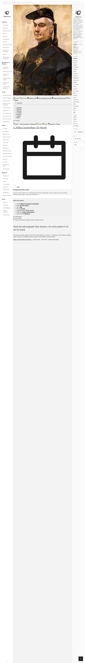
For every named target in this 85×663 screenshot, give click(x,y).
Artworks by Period (7, 71)
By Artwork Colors (7, 95)
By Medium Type (7, 30)
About (3, 199)
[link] (23, 98)
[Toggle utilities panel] (78, 6)
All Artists (5, 128)
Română (75, 73)
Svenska (75, 76)
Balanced (27, 214)
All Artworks (5, 25)
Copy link (19, 103)
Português (75, 67)
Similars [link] (40, 124)
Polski (74, 71)
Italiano (75, 62)
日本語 (75, 117)
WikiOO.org (78, 17)
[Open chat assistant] (81, 659)
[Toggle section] (11, 22)
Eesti (74, 104)
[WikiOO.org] (78, 12)
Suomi (74, 97)
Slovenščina (76, 102)
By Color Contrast (7, 119)
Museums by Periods (6, 83)
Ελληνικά (76, 84)
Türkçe (75, 119)
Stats (58, 124)
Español (75, 65)
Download (33, 124)
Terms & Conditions (5, 211)
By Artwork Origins (7, 153)
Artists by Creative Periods (7, 79)
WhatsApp (19, 107)
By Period (5, 145)
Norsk (74, 108)
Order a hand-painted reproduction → (23, 239)
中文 (74, 110)
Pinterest (18, 114)
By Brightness (6, 121)
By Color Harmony (7, 116)
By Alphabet (6, 131)
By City (4, 181)
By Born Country (7, 137)
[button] (4, 2)
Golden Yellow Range (28, 212)
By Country (5, 142)
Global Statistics (6, 208)
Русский (75, 123)
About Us (5, 202)
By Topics (5, 36)
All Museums (6, 176)
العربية (74, 115)
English (75, 58)
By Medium (5, 28)
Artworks (4, 22)
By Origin (5, 42)
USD (75, 145)
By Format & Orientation (6, 50)
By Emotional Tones (6, 165)
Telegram (18, 109)
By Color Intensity (7, 113)
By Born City (6, 139)
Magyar (75, 82)
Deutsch (75, 69)
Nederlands (76, 78)
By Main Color (6, 110)
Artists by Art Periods (6, 74)
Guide (16, 124)
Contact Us (5, 205)
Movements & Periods (5, 63)
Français (75, 60)
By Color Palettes (7, 98)
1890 (18, 187)
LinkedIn (18, 116)
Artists (3, 125)
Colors (4, 92)
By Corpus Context (7, 44)
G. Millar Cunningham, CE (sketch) (30, 128)
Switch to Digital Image (59, 98)
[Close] (13, 122)
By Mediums (6, 148)
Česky (74, 86)
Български (76, 91)
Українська (76, 80)
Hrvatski (75, 95)
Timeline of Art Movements (6, 87)
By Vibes (5, 162)
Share (16, 100)
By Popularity (6, 47)
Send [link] (69, 98)
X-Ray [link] (45, 124)
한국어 (75, 121)
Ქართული (76, 125)
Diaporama (52, 124)
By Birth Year (6, 134)
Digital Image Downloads (6, 57)
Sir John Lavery (24, 205)
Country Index (6, 184)
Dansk (74, 93)
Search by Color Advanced (6, 104)
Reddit (18, 117)
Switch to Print (33, 98)
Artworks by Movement (5, 67)
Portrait (23, 209)
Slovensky (75, 106)
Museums (4, 172)
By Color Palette (6, 107)
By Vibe (5, 54)
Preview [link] (17, 98)
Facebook (19, 111)
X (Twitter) (19, 112)
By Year (5, 33)
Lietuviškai (75, 99)
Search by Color (6, 100)
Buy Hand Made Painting (45, 98)
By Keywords (6, 39)
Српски (75, 89)
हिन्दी (74, 112)
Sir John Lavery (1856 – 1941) (21, 189)
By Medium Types (7, 150)
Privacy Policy (6, 215)
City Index (5, 187)
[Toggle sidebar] (7, 6)
